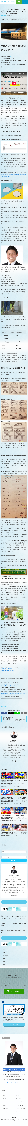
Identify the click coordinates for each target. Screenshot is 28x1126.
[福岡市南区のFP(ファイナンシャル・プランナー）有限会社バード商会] (8, 1)
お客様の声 (5, 1105)
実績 (4, 962)
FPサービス (18, 1095)
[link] (13, 761)
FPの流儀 (14, 740)
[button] (4, 713)
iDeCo (4, 949)
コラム (4, 952)
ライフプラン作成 (19, 1102)
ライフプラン (6, 956)
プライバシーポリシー (20, 1112)
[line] (11, 895)
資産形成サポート (19, 1105)
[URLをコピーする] (24, 713)
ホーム (4, 1095)
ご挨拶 (4, 1102)
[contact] (16, 895)
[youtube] (15, 761)
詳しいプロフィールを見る (13, 1082)
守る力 (4, 15)
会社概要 (5, 1098)
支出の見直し (18, 1098)
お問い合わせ (5, 1108)
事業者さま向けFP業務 (20, 1108)
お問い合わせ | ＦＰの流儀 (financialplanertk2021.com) (14, 693)
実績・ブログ (5, 1112)
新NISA (4, 965)
